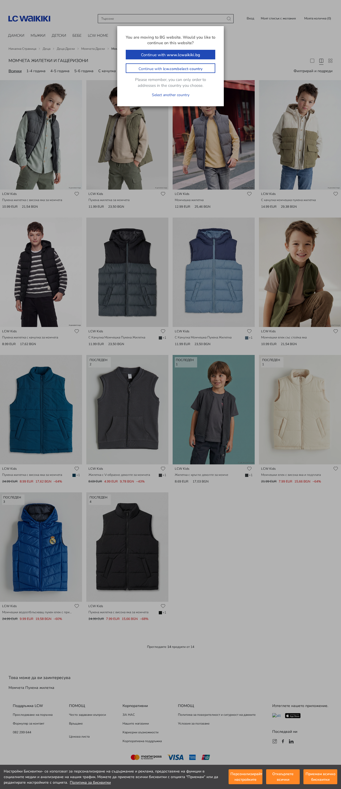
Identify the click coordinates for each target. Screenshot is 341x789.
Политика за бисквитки (90, 782)
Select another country (170, 94)
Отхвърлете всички (283, 777)
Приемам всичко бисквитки (320, 777)
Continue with (170, 55)
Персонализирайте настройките (246, 777)
